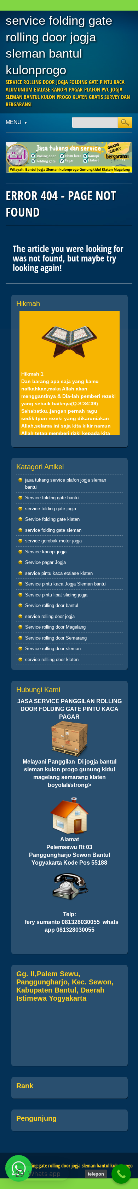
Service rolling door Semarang (56, 638)
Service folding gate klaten (52, 519)
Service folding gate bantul (52, 497)
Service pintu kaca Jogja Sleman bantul (66, 584)
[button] (38, 1173)
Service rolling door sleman (53, 648)
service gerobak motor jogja (53, 540)
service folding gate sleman (53, 530)
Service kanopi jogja (46, 551)
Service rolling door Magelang (55, 627)
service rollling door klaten (52, 659)
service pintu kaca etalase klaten (59, 573)
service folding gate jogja (50, 508)
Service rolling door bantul (51, 605)
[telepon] (121, 1174)
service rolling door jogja (50, 616)
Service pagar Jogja (45, 562)
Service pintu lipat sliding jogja (56, 595)
